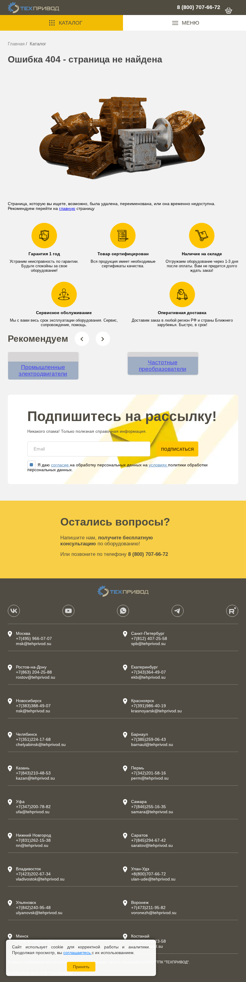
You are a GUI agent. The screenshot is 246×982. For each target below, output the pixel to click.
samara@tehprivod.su (152, 811)
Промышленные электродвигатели (43, 370)
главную (67, 208)
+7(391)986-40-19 (148, 705)
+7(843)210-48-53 (33, 773)
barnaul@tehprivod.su (152, 744)
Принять (81, 966)
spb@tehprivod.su (148, 643)
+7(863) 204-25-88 (34, 672)
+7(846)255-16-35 (148, 806)
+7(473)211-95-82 (148, 907)
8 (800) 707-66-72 (198, 7)
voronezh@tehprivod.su (153, 912)
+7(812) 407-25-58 (149, 638)
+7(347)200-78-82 (33, 806)
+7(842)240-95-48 (33, 907)
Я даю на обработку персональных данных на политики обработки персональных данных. (117, 467)
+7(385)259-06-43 (148, 739)
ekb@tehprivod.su (148, 677)
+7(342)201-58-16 (148, 773)
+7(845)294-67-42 (148, 840)
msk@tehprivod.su (33, 643)
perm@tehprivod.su (150, 778)
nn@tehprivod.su (32, 845)
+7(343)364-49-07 (148, 672)
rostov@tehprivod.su (35, 677)
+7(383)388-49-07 (33, 705)
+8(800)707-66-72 (148, 873)
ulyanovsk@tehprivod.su (39, 912)
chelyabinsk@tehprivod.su (41, 744)
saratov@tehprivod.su (152, 845)
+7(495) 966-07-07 (34, 638)
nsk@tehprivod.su (33, 710)
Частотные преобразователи (162, 365)
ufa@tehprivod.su (33, 811)
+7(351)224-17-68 (33, 739)
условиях (158, 464)
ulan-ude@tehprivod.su (153, 879)
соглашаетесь (77, 952)
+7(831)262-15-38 (33, 840)
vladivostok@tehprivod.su (40, 879)
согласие (60, 464)
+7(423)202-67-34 (33, 873)
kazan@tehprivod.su (35, 778)
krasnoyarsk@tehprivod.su (156, 710)
